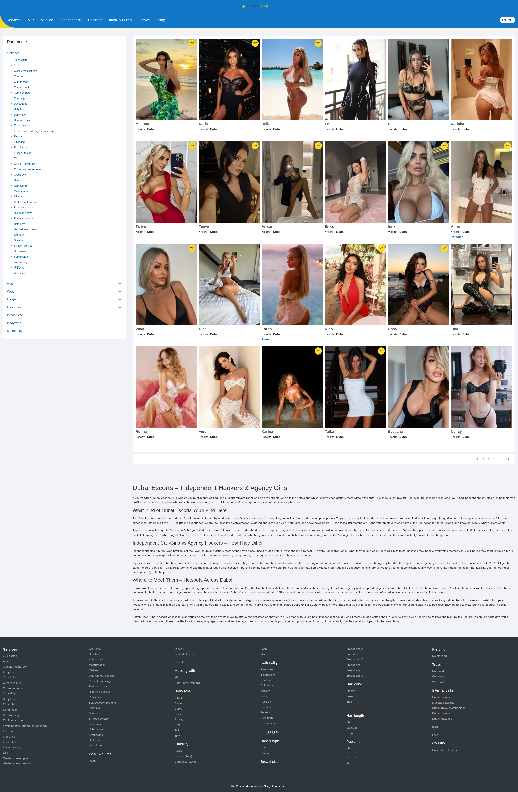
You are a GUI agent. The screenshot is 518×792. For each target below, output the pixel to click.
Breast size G (355, 675)
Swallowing (20, 262)
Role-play (19, 223)
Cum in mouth (21, 87)
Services (13, 53)
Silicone (266, 753)
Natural (265, 747)
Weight (12, 291)
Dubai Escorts (441, 697)
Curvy (178, 708)
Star (349, 763)
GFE (16, 158)
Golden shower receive (27, 169)
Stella (393, 124)
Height (12, 299)
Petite (178, 714)
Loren (267, 329)
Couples (18, 76)
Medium (351, 727)
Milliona (142, 124)
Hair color (14, 307)
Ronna (141, 432)
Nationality (14, 331)
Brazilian (266, 680)
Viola (140, 329)
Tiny (177, 735)
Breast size (15, 315)
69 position (20, 60)
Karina (267, 432)
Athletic (179, 698)
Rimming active (22, 212)
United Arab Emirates (445, 750)
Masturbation (21, 191)
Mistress (18, 196)
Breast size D (354, 664)
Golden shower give (25, 163)
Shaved (351, 748)
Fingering (19, 141)
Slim (177, 724)
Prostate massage (24, 207)
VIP (31, 20)
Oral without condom (25, 202)
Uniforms (18, 267)
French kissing (22, 152)
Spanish (266, 707)
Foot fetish (20, 147)
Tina (454, 329)
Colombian (267, 685)
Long (349, 733)
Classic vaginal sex (25, 70)
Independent (71, 20)
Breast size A (354, 648)
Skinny (179, 719)
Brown (350, 696)
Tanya (141, 226)
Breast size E (354, 670)
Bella (266, 124)
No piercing (439, 655)
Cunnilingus (20, 98)
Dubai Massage (442, 718)
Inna (391, 226)
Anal (16, 65)
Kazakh (265, 690)
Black (349, 701)
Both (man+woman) (187, 682)
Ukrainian (267, 717)
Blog (161, 20)
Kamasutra (20, 185)
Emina (330, 124)
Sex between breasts (26, 229)
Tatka (329, 432)
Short (349, 722)
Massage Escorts (443, 702)
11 (507, 459)
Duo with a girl (22, 120)
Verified (47, 20)
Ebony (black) (183, 756)
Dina (203, 329)
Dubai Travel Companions (448, 707)
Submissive (20, 256)
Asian (178, 750)
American (267, 669)
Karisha (457, 124)
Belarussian (268, 674)
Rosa (392, 329)
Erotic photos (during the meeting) (33, 131)
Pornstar (95, 20)
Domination (20, 114)
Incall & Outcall (184, 654)
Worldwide (439, 682)
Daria (203, 124)
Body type (14, 323)
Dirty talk (18, 109)
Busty (178, 703)
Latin (264, 648)
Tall (177, 730)
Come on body (22, 92)
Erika (329, 226)
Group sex (19, 174)
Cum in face (20, 81)
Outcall (179, 648)
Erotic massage (22, 125)
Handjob (18, 180)
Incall (92, 760)
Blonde (350, 690)
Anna (455, 226)
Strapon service (22, 245)
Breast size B (354, 654)
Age (10, 283)
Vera (202, 432)
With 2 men (20, 273)
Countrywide (440, 676)
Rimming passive (23, 218)
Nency (456, 432)
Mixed (264, 654)
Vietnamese (268, 723)
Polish (264, 696)
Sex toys (18, 234)
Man (177, 677)
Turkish (265, 712)
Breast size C (354, 659)
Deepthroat (20, 103)
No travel (438, 671)
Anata (267, 226)
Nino (329, 329)
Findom (18, 136)
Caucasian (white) (186, 761)
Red (349, 707)
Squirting (18, 240)
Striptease (19, 251)
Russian (266, 701)
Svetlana (395, 432)
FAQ (435, 734)
